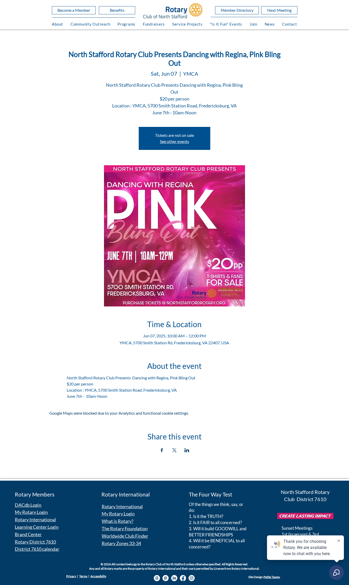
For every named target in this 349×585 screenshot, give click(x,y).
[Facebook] (183, 578)
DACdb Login (28, 505)
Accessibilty (98, 576)
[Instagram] (192, 578)
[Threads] (157, 578)
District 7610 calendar (37, 549)
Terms (83, 576)
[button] (57, 24)
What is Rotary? (117, 521)
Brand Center (28, 534)
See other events (174, 141)
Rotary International (35, 519)
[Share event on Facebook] (161, 450)
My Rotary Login (31, 512)
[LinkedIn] (174, 578)
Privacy (71, 576)
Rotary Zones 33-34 (121, 543)
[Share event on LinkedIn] (186, 450)
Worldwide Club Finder (125, 536)
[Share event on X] (174, 450)
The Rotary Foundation (125, 528)
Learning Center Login (37, 527)
